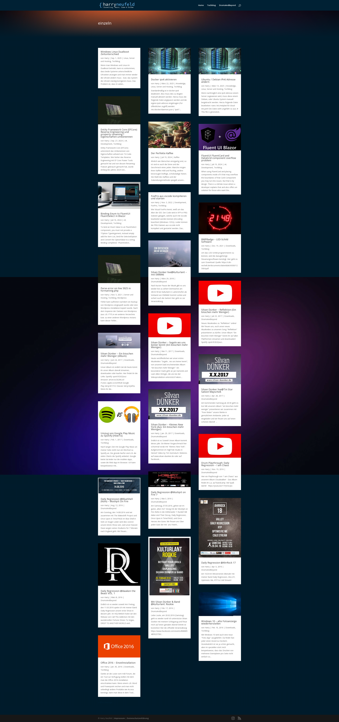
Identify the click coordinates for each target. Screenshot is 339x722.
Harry (106, 58)
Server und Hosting (165, 86)
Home (201, 5)
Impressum (119, 718)
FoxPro (154, 205)
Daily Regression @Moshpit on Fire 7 (168, 493)
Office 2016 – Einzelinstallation (118, 662)
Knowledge (180, 83)
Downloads (129, 360)
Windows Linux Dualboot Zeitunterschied (115, 53)
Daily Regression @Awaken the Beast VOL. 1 (118, 592)
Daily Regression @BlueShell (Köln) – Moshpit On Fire (117, 500)
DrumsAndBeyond (227, 5)
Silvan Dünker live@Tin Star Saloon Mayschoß (217, 390)
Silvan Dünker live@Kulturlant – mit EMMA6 (169, 273)
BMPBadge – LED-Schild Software (214, 240)
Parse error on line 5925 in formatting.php (116, 289)
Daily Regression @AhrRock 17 (218, 562)
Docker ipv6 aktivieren (164, 79)
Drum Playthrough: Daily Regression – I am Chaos (215, 464)
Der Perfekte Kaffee (162, 153)
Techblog (211, 5)
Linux (126, 58)
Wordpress (122, 298)
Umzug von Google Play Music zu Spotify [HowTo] (118, 434)
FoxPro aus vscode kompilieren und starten (168, 197)
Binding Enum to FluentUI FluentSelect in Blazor (115, 215)
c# (126, 140)
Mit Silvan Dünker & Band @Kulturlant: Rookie (165, 603)
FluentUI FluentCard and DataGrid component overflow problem (218, 158)
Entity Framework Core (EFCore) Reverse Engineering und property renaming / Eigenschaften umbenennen (119, 133)
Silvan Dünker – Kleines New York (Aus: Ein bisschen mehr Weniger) (167, 427)
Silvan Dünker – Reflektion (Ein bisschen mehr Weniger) (218, 311)
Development (106, 144)
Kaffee (176, 157)
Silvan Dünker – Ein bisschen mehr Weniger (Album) (117, 354)
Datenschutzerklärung (138, 718)
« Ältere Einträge (105, 702)
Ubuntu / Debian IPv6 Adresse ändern (218, 80)
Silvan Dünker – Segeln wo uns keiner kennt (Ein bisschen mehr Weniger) (169, 345)
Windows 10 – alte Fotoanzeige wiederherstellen (219, 622)
